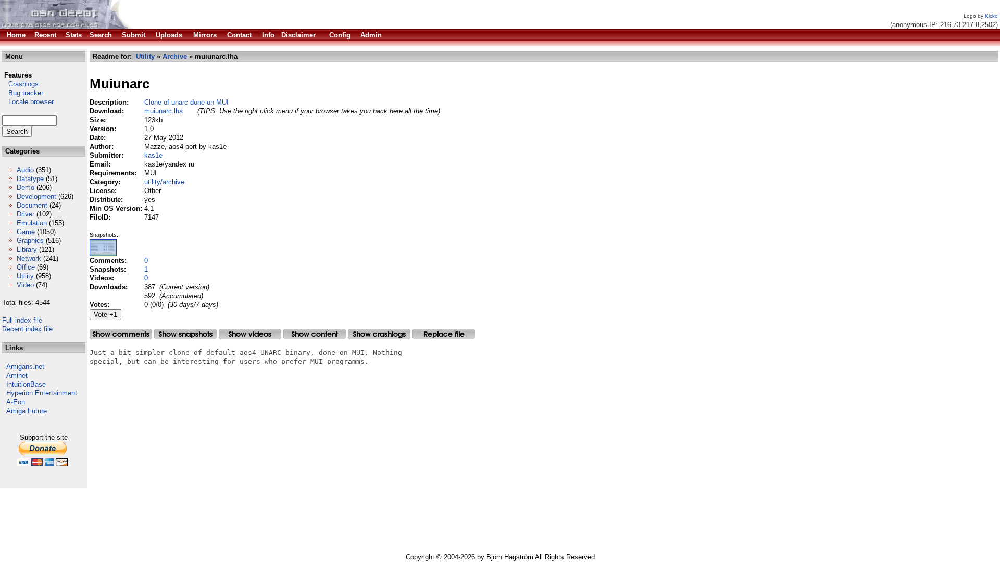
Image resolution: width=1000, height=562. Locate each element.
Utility (25, 276)
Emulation (32, 223)
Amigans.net (25, 367)
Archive (174, 56)
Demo (25, 187)
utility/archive (164, 182)
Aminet (17, 375)
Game (26, 232)
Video (25, 285)
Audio (25, 170)
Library (27, 249)
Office (26, 267)
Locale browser (28, 102)
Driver (25, 214)
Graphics (30, 241)
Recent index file (27, 329)
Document (32, 205)
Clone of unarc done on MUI (186, 102)
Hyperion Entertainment (41, 393)
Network (29, 258)
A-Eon (15, 402)
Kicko (991, 16)
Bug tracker (22, 93)
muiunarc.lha (163, 111)
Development (36, 196)
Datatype (30, 179)
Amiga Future (26, 411)
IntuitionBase (26, 384)
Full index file (22, 320)
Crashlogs (20, 84)
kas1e (153, 155)
